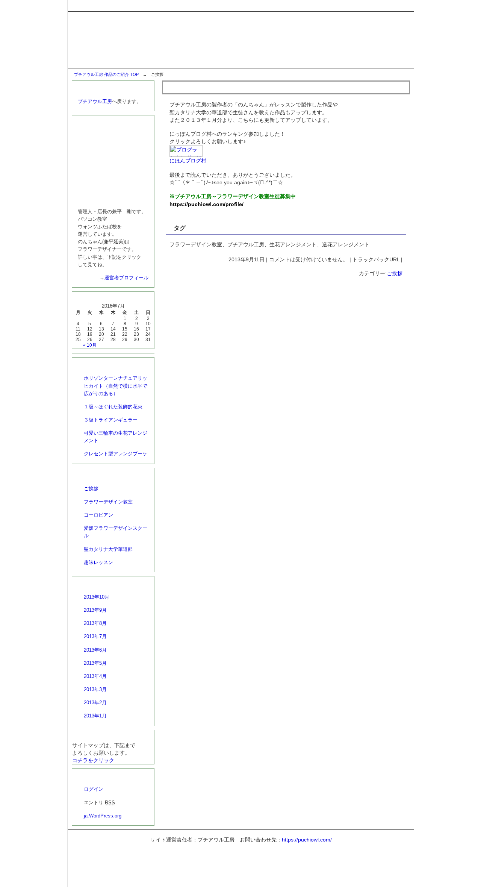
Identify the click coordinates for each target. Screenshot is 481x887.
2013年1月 (95, 716)
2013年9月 (95, 610)
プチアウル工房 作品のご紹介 (244, 857)
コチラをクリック (93, 760)
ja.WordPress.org (102, 816)
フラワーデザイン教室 (108, 502)
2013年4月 (95, 676)
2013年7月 (95, 636)
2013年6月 (95, 650)
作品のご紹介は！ (193, 87)
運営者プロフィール (126, 278)
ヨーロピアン (98, 515)
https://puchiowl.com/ (307, 840)
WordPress (254, 878)
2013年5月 (95, 663)
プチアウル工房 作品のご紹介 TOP (106, 74)
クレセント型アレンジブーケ (115, 453)
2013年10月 (96, 597)
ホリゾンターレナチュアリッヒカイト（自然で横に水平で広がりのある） (115, 385)
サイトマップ (395, 5)
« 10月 (90, 345)
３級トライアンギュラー (111, 420)
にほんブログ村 (187, 161)
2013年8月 (95, 623)
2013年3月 (95, 689)
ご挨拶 (394, 273)
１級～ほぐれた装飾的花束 (113, 406)
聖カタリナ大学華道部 (108, 549)
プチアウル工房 (95, 101)
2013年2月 (95, 702)
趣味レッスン (98, 562)
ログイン (93, 789)
